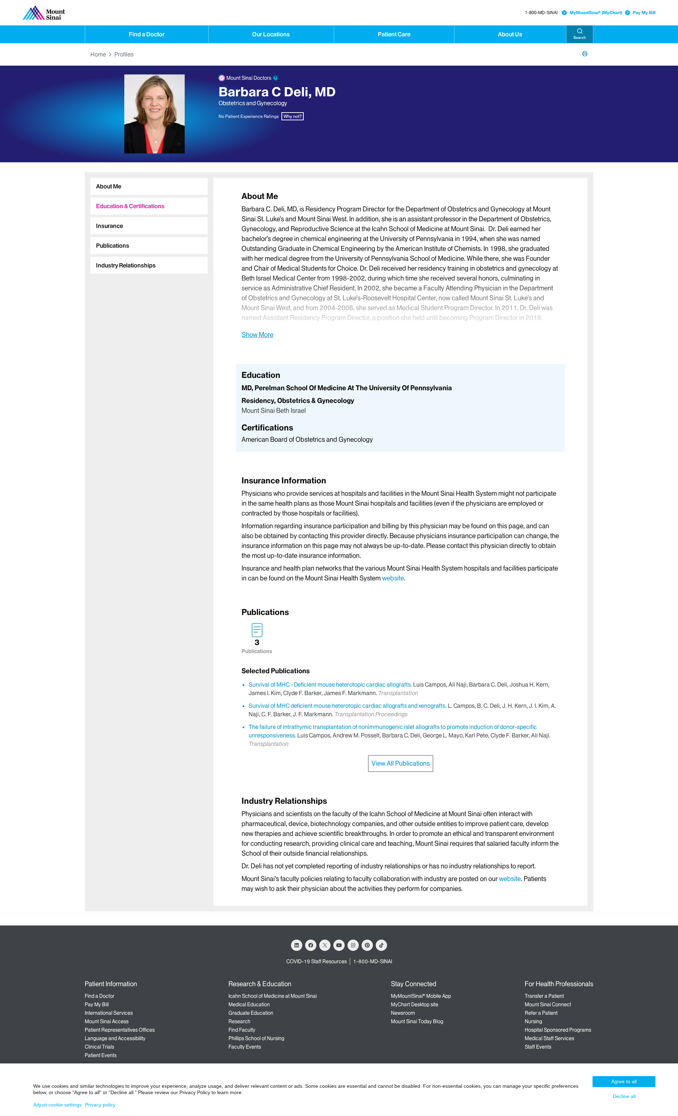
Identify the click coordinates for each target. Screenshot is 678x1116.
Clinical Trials (99, 1047)
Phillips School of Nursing (256, 1038)
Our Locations (271, 34)
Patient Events (101, 1055)
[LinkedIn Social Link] (296, 945)
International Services (109, 1013)
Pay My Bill (644, 12)
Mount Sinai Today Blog (417, 1021)
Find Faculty (241, 1030)
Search (579, 37)
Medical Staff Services (549, 1038)
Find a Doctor (147, 34)
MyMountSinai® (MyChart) (596, 12)
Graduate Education (250, 1013)
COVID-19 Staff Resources (316, 961)
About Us (510, 34)
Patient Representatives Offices (120, 1030)
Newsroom (403, 1013)
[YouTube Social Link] (339, 945)
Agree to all (624, 1081)
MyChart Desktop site (414, 1004)
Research (239, 1021)
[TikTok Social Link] (381, 945)
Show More (257, 334)
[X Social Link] (325, 945)
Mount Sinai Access (107, 1021)
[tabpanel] (400, 265)
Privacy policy (100, 1105)
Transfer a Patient (544, 996)
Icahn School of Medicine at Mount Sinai (272, 996)
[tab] (149, 186)
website (393, 578)
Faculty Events (244, 1047)
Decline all (624, 1096)
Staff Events (538, 1047)
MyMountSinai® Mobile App (421, 996)
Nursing (533, 1021)
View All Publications (400, 763)
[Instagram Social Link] (353, 945)
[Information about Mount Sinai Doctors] (275, 78)
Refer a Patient (541, 1013)
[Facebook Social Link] (310, 945)
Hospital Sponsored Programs (558, 1030)
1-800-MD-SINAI (541, 12)
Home (98, 54)
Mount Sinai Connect (548, 1004)
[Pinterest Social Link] (367, 945)
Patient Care (394, 34)
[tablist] (146, 223)
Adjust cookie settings (57, 1105)
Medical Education (249, 1004)
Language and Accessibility (115, 1038)
